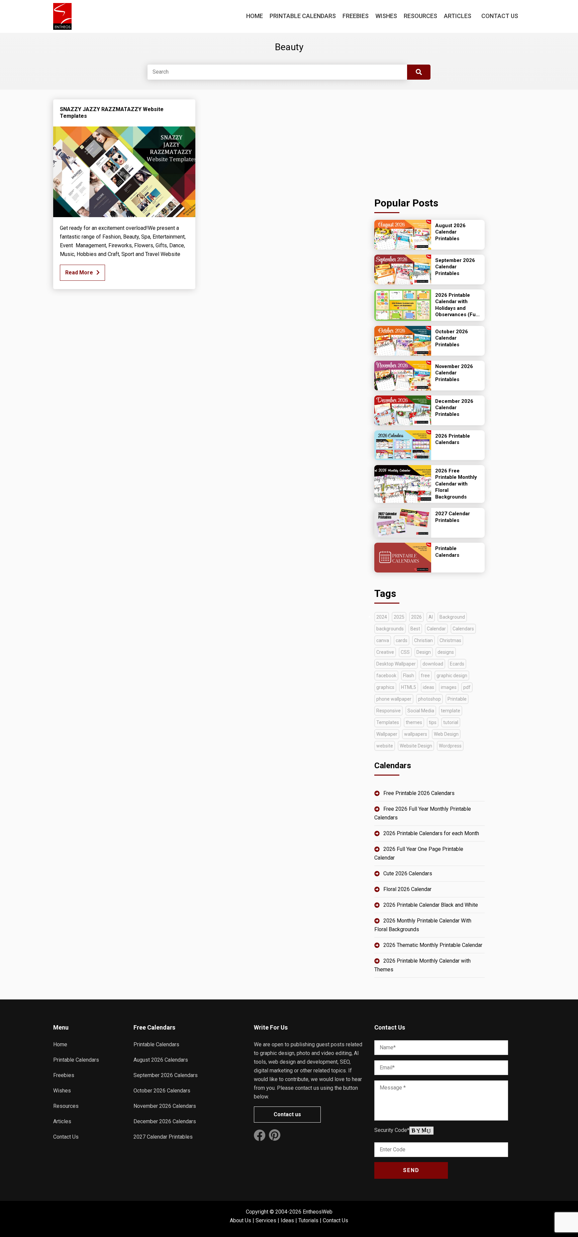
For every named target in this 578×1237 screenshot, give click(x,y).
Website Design (416, 745)
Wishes (386, 15)
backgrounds (390, 628)
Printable (457, 699)
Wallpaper (386, 734)
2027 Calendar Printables (163, 1137)
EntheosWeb (317, 1212)
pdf (467, 687)
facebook (386, 675)
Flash (408, 675)
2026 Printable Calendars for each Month (431, 833)
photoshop (429, 699)
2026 (416, 617)
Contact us (287, 1114)
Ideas (287, 1220)
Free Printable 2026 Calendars (419, 793)
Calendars (463, 628)
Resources (420, 15)
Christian (423, 640)
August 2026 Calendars (160, 1060)
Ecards (457, 664)
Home (254, 15)
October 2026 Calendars (161, 1090)
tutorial (450, 722)
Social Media (420, 710)
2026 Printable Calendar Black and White (430, 905)
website (384, 745)
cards (401, 640)
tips (433, 722)
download (432, 664)
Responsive (388, 710)
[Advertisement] (429, 141)
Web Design (446, 734)
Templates (387, 722)
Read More (79, 272)
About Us (240, 1220)
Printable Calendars (303, 15)
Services (266, 1220)
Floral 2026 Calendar (407, 889)
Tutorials (308, 1220)
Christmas (450, 640)
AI (430, 617)
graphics (385, 687)
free (425, 675)
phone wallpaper (393, 699)
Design (423, 652)
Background (452, 617)
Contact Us (499, 15)
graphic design (452, 675)
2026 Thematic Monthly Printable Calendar (432, 945)
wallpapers (415, 734)
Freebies (356, 15)
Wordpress (450, 745)
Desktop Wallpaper (396, 664)
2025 (399, 617)
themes (414, 722)
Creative (385, 652)
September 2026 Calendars (165, 1075)
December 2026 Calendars (164, 1121)
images (449, 687)
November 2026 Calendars (164, 1106)
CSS (405, 652)
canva (382, 640)
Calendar (436, 628)
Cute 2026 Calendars (407, 873)
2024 (381, 617)
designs (446, 652)
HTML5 (408, 687)
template (450, 710)
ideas (428, 687)
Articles (457, 15)
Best (415, 628)
